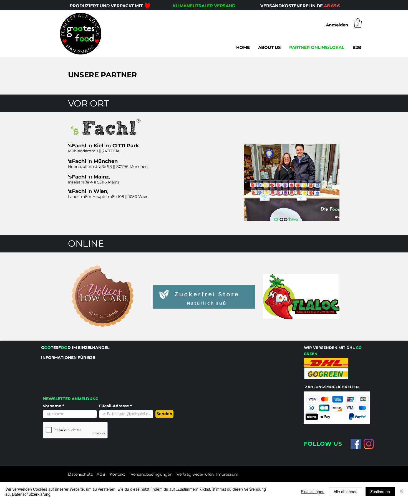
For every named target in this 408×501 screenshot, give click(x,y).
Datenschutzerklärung (31, 494)
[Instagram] (369, 444)
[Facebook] (356, 444)
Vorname (52, 406)
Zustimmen (380, 491)
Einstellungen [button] (312, 491)
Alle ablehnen (345, 491)
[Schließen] (401, 492)
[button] (358, 23)
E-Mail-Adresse (114, 406)
